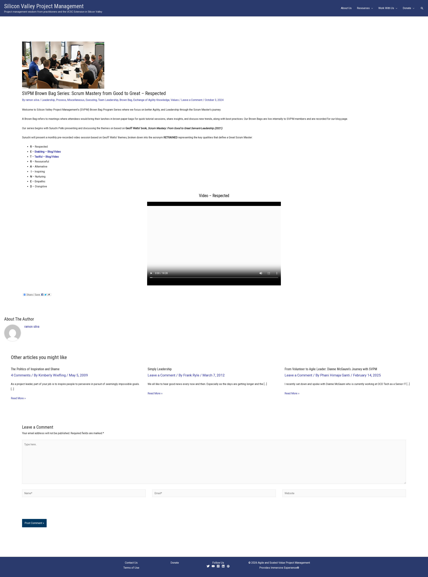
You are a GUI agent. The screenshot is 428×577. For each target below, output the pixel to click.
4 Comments (21, 375)
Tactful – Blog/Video (47, 156)
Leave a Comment (191, 100)
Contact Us (131, 562)
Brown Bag (126, 100)
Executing (91, 100)
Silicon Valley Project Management (44, 6)
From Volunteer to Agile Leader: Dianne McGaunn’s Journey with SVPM (331, 369)
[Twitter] (208, 566)
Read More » (18, 398)
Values (175, 100)
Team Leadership (108, 100)
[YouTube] (213, 566)
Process (61, 100)
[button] (371, 8)
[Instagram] (218, 566)
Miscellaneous (75, 100)
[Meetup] (228, 566)
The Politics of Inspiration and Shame (35, 369)
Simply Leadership (160, 369)
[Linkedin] (223, 566)
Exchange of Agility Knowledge (151, 100)
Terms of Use (131, 567)
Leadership (48, 100)
